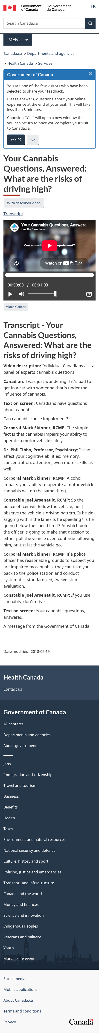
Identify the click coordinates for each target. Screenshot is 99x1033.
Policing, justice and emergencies (32, 872)
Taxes (8, 828)
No (35, 141)
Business (11, 796)
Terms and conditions (22, 1011)
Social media (14, 978)
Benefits (10, 807)
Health (9, 817)
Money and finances (21, 904)
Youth (8, 947)
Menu (15, 39)
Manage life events (19, 958)
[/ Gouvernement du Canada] (37, 7)
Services (45, 63)
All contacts (13, 724)
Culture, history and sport (25, 861)
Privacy (9, 1021)
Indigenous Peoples (20, 926)
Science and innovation (23, 915)
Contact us (12, 689)
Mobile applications (20, 989)
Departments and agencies (50, 53)
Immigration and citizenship (27, 774)
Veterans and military (22, 937)
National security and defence (29, 850)
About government (20, 745)
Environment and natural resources (34, 839)
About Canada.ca (18, 1000)
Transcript (13, 213)
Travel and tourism (19, 785)
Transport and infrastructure (28, 882)
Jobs (7, 763)
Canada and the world (22, 893)
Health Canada (20, 63)
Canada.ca (13, 53)
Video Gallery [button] (16, 307)
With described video (24, 203)
